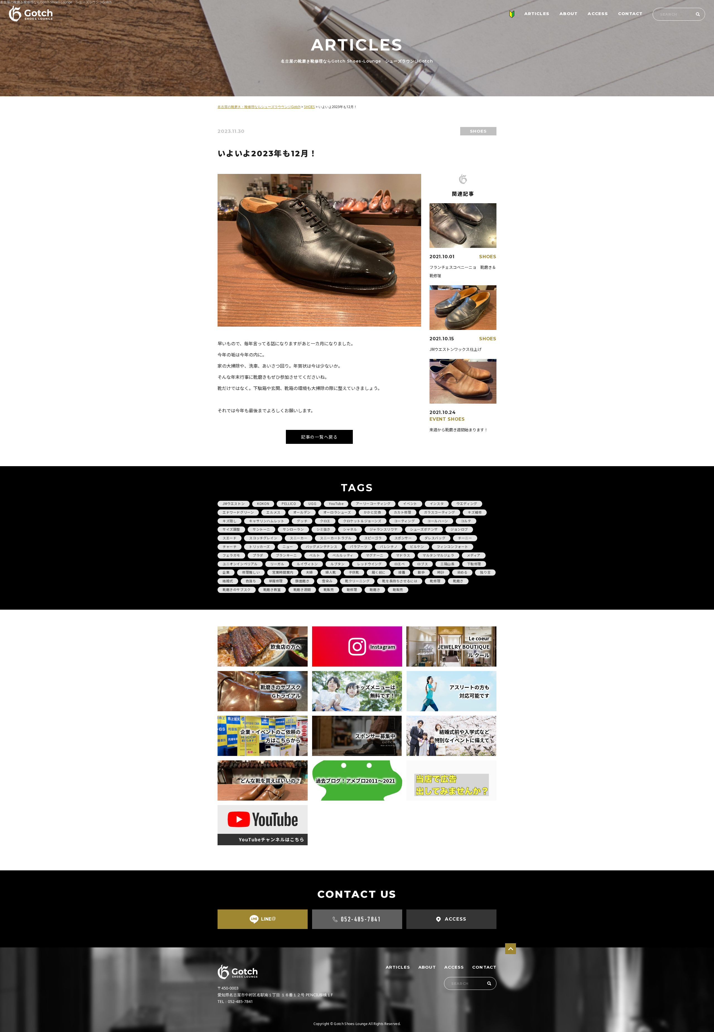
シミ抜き (324, 529)
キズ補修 (475, 512)
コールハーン (437, 520)
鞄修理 (352, 589)
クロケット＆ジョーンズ (362, 520)
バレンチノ (388, 546)
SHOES (478, 131)
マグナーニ (374, 555)
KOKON (263, 503)
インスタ (437, 503)
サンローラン (293, 529)
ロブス (422, 563)
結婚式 (228, 580)
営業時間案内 (282, 572)
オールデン (302, 512)
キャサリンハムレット (266, 520)
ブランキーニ (286, 555)
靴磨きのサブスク (237, 589)
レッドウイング (369, 563)
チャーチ (230, 546)
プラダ (258, 555)
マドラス (403, 555)
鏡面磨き (302, 580)
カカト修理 (402, 512)
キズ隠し (230, 520)
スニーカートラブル (335, 537)
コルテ (466, 520)
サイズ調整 (231, 529)
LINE (268, 919)
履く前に (379, 572)
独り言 (485, 572)
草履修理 (276, 580)
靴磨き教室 (272, 589)
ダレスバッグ (435, 537)
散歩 (421, 572)
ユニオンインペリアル (240, 563)
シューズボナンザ (424, 529)
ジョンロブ (459, 529)
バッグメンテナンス (321, 546)
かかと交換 (372, 512)
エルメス (273, 512)
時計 (440, 572)
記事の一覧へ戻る (319, 437)
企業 (226, 572)
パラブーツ (358, 546)
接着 (401, 572)
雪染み (327, 580)
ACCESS (598, 13)
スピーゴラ (373, 537)
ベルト (314, 555)
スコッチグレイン (263, 537)
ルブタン (337, 563)
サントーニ (261, 529)
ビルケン (417, 546)
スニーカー (298, 537)
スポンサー (403, 537)
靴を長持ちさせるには (399, 580)
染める (462, 572)
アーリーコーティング (373, 503)
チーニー (465, 537)
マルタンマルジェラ (438, 555)
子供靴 (354, 572)
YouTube (336, 503)
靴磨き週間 (302, 589)
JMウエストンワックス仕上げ (455, 349)
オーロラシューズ (337, 512)
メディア (474, 555)
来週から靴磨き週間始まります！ (459, 429)
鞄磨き (375, 589)
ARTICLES (536, 13)
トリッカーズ (259, 546)
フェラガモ (231, 555)
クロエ (325, 520)
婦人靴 (330, 572)
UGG (312, 503)
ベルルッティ (342, 555)
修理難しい (251, 572)
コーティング (404, 520)
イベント (410, 503)
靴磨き (458, 580)
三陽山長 (447, 563)
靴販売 (329, 589)
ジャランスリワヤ (383, 529)
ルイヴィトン (307, 563)
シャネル (350, 529)
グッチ (302, 520)
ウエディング (466, 503)
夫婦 (309, 572)
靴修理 (435, 580)
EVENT (438, 419)
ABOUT (568, 13)
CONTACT (630, 13)
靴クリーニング (357, 580)
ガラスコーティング (439, 512)
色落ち (251, 580)
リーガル (277, 563)
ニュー (288, 546)
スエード (230, 537)
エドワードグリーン (238, 512)
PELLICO (289, 503)
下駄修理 (474, 563)
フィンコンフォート (452, 546)
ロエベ (399, 563)
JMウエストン (234, 503)
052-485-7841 (361, 919)
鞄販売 (398, 589)
